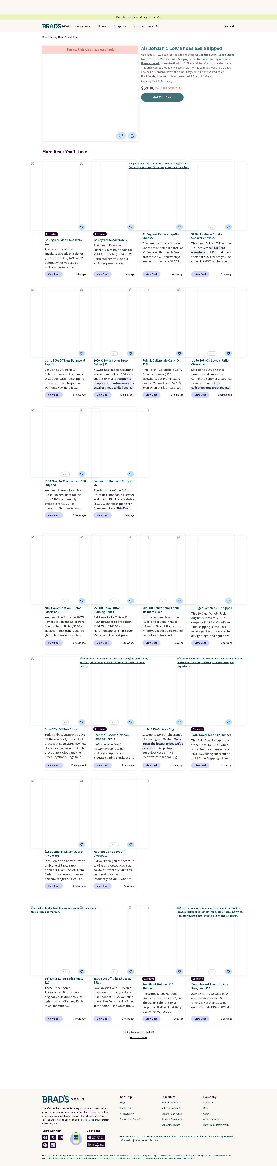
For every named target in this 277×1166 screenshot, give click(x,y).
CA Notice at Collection (146, 1140)
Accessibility (127, 1113)
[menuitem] (143, 26)
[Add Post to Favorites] (81, 353)
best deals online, (90, 1120)
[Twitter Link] (53, 1137)
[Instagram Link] (61, 1137)
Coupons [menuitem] (120, 26)
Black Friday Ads (170, 1102)
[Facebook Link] (45, 1137)
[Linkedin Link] (53, 1145)
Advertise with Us (212, 1119)
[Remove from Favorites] (121, 136)
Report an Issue (138, 1037)
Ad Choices (201, 1136)
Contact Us (126, 1108)
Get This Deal (162, 97)
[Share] (132, 135)
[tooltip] (121, 136)
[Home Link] (58, 26)
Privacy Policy (187, 1136)
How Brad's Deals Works (216, 1125)
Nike (174, 59)
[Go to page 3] (214, 354)
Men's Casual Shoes (68, 37)
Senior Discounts (171, 1125)
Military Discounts (171, 1108)
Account (229, 26)
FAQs (122, 1102)
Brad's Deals (49, 37)
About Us (208, 1102)
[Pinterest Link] (45, 1145)
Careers (207, 1113)
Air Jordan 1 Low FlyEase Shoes (214, 55)
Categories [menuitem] (82, 26)
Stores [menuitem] (101, 26)
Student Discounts (172, 1119)
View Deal (53, 274)
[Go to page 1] (211, 227)
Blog (206, 1108)
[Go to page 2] (213, 227)
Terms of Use (171, 1136)
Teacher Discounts (172, 1113)
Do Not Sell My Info (130, 1119)
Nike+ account (150, 63)
